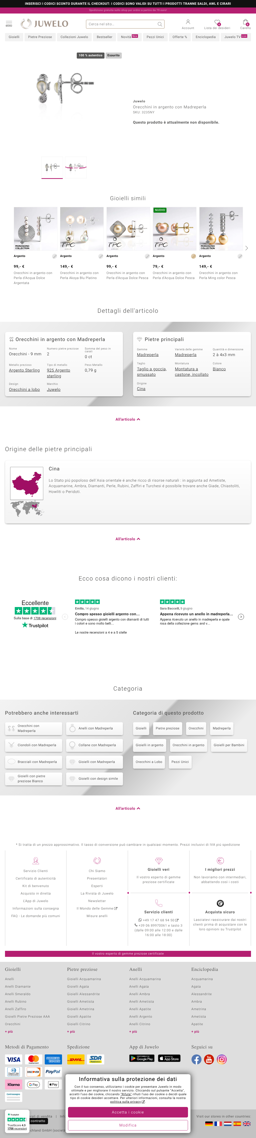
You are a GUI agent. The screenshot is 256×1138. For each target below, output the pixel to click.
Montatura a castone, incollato (192, 372)
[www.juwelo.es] (237, 1123)
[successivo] (246, 247)
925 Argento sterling (58, 373)
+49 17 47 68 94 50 (158, 920)
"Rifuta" (126, 1094)
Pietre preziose (168, 728)
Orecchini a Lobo (149, 762)
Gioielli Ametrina (80, 1009)
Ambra (197, 1001)
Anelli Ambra (139, 994)
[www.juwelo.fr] (218, 1123)
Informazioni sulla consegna (35, 908)
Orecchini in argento (188, 745)
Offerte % (179, 37)
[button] (9, 23)
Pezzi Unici (155, 37)
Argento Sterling (24, 370)
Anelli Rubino (15, 1001)
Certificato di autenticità (36, 878)
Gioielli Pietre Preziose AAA (27, 1016)
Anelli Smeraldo (18, 994)
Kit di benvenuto (35, 886)
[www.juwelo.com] (246, 1123)
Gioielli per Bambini (229, 745)
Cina (141, 389)
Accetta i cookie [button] (128, 1112)
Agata (196, 986)
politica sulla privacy (125, 1102)
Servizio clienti (158, 912)
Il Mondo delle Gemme (95, 908)
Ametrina (199, 1009)
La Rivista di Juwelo (97, 893)
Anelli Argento (140, 1016)
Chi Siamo (97, 871)
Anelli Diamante (18, 986)
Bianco (219, 369)
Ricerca (160, 24)
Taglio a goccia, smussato (152, 372)
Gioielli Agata (78, 986)
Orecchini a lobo (24, 390)
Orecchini (196, 728)
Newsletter (97, 901)
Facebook (197, 1059)
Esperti (97, 886)
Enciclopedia (206, 37)
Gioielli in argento (150, 745)
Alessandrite (202, 994)
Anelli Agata (139, 986)
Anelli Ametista (141, 1001)
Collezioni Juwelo (74, 37)
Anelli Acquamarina (145, 979)
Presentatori (97, 878)
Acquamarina (202, 979)
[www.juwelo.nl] (228, 1123)
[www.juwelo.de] (209, 1123)
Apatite (197, 1024)
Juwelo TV (235, 37)
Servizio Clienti (36, 871)
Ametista (199, 1016)
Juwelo (54, 390)
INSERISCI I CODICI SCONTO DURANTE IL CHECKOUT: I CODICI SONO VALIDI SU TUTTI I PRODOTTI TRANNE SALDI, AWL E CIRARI (128, 4)
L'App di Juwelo (35, 901)
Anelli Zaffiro (15, 1009)
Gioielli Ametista (80, 1001)
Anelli (9, 979)
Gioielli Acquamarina (84, 979)
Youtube (209, 1059)
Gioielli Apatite (79, 1016)
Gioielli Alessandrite (83, 994)
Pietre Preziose (40, 37)
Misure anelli (97, 916)
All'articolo (125, 419)
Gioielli (14, 37)
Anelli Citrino (139, 1024)
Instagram (222, 1059)
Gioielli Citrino (78, 1024)
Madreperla (148, 355)
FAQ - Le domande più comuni (35, 916)
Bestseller (104, 37)
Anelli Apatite (140, 1009)
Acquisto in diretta (35, 893)
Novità (129, 37)
